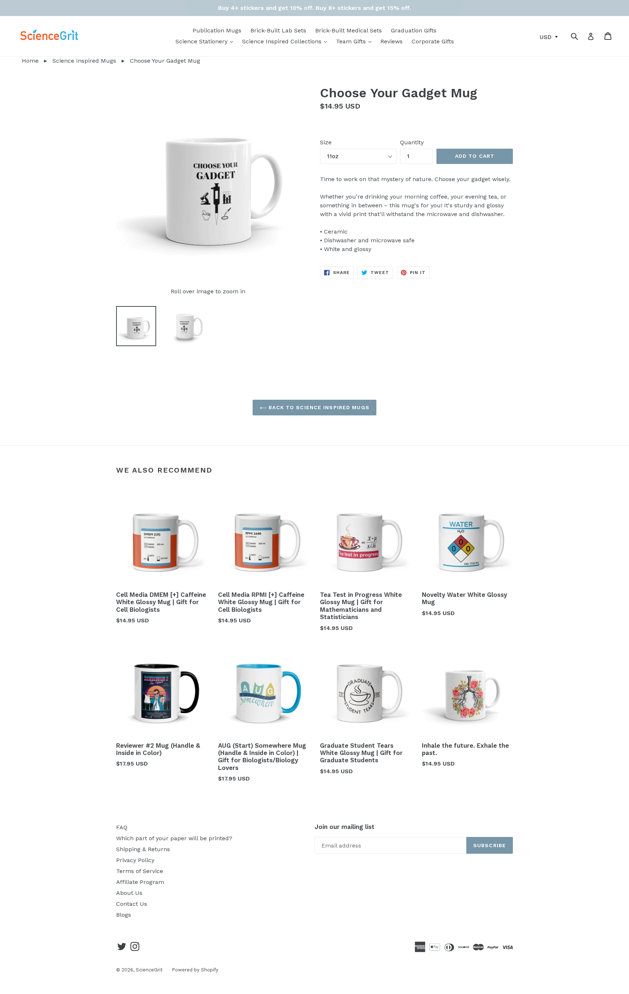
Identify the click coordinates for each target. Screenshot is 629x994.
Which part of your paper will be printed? (174, 838)
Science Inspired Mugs (84, 60)
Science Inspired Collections (286, 41)
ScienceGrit (149, 970)
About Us (129, 892)
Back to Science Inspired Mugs (318, 407)
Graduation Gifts (413, 30)
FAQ (121, 827)
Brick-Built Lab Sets (278, 30)
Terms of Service (139, 871)
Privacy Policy (135, 860)
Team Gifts (355, 41)
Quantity (412, 142)
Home (19, 60)
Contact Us (131, 903)
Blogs (123, 914)
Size (326, 142)
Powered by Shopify (195, 970)
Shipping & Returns (143, 849)
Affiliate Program (140, 881)
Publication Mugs (217, 30)
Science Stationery (206, 41)
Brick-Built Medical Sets (348, 30)
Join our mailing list (344, 826)
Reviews (391, 41)
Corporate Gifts (433, 41)
